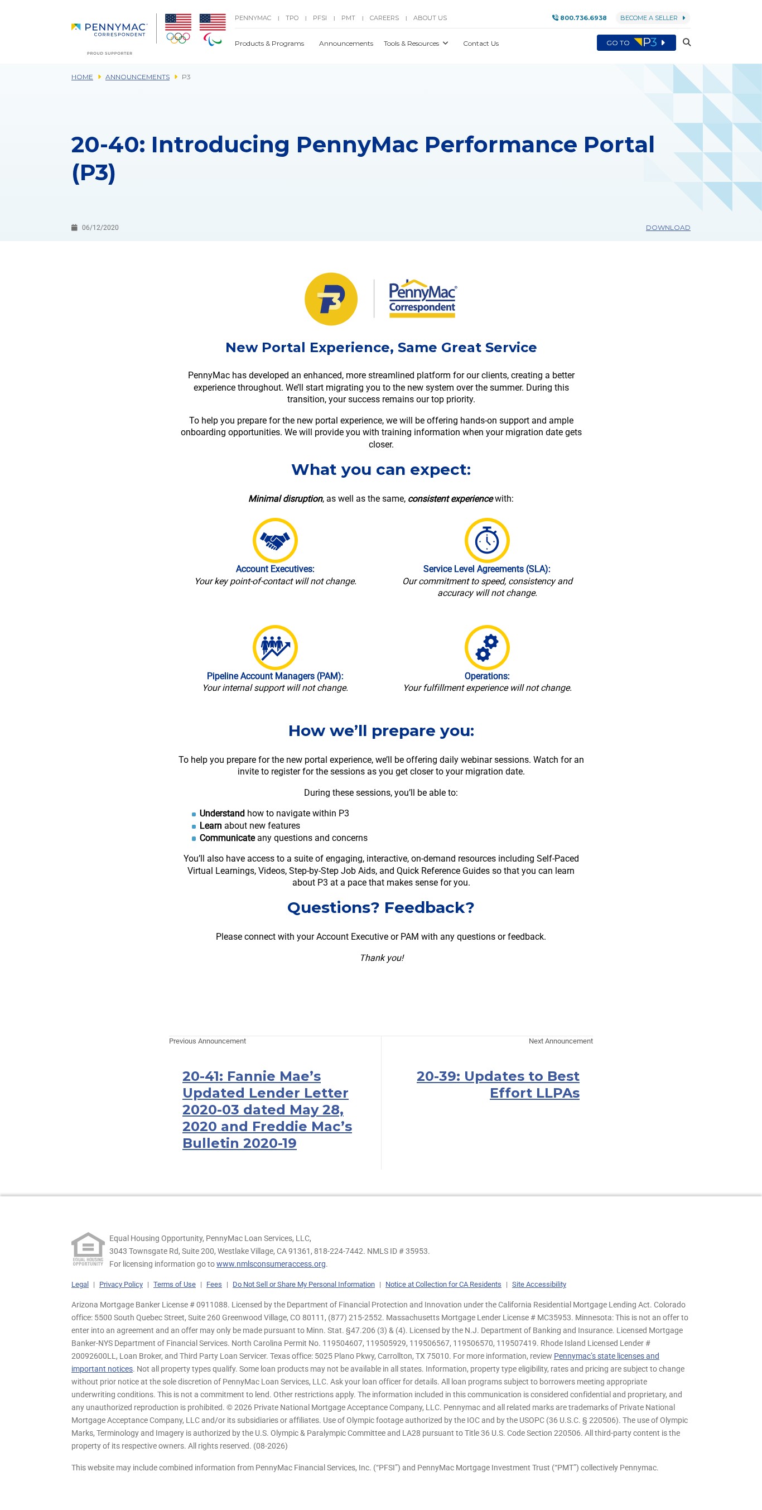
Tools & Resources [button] (412, 43)
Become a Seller (649, 18)
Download (668, 227)
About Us (430, 18)
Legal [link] (80, 1284)
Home (82, 77)
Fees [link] (214, 1284)
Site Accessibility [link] (539, 1284)
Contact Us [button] (481, 43)
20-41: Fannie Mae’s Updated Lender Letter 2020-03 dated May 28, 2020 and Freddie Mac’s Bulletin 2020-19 (267, 1109)
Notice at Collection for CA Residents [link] (443, 1284)
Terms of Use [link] (174, 1284)
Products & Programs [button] (270, 43)
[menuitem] (114, 34)
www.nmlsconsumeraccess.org (271, 1263)
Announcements (137, 77)
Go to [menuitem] (618, 43)
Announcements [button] (347, 43)
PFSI (320, 18)
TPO (292, 18)
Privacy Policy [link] (121, 1284)
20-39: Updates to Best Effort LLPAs (498, 1084)
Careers (384, 18)
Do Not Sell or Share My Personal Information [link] (304, 1284)
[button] (683, 42)
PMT (348, 18)
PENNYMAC (253, 18)
